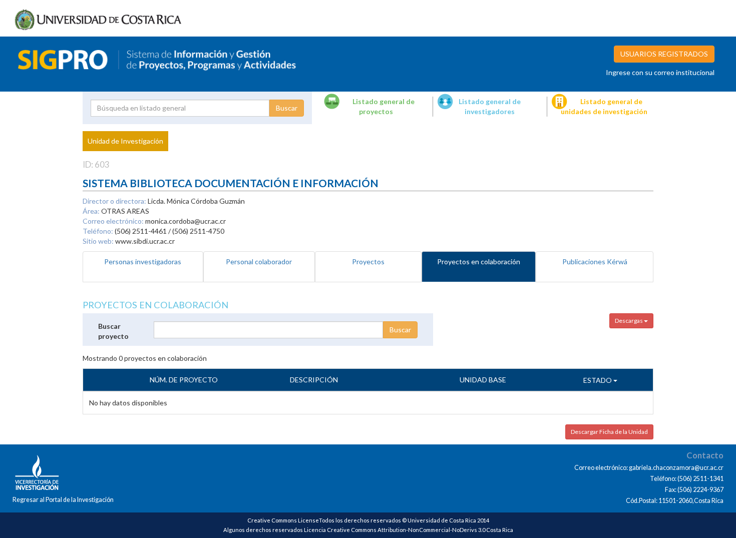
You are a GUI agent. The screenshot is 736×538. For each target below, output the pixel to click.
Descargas (629, 320)
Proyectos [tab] (368, 261)
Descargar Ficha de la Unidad (609, 431)
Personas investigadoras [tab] (142, 261)
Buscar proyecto (113, 331)
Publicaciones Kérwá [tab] (594, 261)
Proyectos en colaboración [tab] (478, 261)
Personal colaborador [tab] (259, 261)
